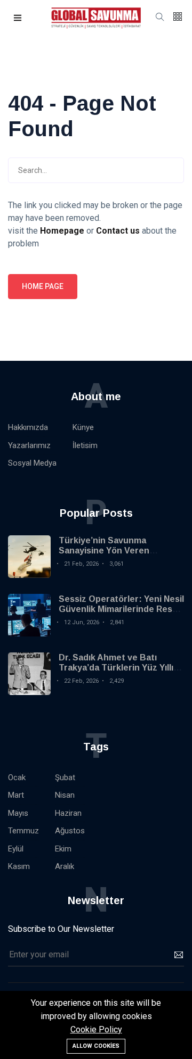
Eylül (15, 849)
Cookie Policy (96, 1029)
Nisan (65, 795)
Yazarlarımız (29, 445)
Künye (83, 427)
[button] (18, 18)
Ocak (17, 777)
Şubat (65, 777)
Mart (16, 795)
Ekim (63, 849)
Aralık (64, 866)
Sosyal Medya (32, 463)
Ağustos (70, 830)
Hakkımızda (28, 427)
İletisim (85, 445)
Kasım (19, 866)
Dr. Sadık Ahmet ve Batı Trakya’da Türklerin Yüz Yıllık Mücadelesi (118, 667)
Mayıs (18, 813)
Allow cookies (96, 1046)
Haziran (68, 813)
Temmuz (23, 830)
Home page (42, 286)
